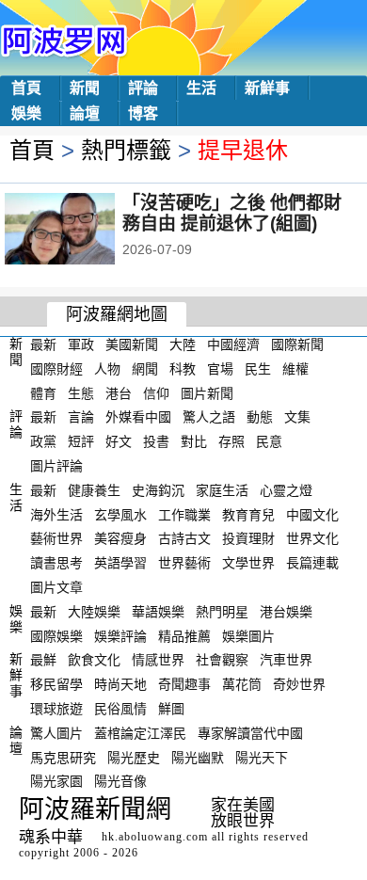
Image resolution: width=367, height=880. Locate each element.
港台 (118, 392)
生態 (81, 392)
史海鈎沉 (158, 490)
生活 (201, 88)
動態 (260, 416)
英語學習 (120, 562)
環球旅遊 (56, 708)
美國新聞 (131, 344)
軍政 (81, 344)
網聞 (145, 368)
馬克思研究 (63, 756)
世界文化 (312, 538)
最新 (43, 344)
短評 (81, 441)
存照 (231, 441)
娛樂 (26, 113)
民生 (258, 368)
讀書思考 (56, 562)
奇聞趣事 (184, 684)
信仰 (156, 392)
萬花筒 (242, 684)
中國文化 (312, 513)
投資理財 (248, 538)
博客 (143, 113)
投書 (156, 441)
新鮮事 (267, 88)
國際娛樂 (56, 635)
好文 (118, 441)
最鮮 (43, 659)
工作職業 (184, 513)
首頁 (26, 88)
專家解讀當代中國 (250, 733)
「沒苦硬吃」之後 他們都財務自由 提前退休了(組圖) (232, 213)
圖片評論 (56, 465)
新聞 (85, 88)
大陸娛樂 (94, 611)
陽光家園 (56, 781)
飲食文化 (94, 659)
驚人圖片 (56, 733)
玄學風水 (120, 513)
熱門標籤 (126, 150)
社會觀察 (222, 659)
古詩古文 (184, 538)
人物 (107, 368)
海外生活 (56, 513)
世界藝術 (184, 562)
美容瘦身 (120, 538)
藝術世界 (56, 538)
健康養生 (94, 490)
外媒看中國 (138, 416)
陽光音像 (120, 781)
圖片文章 (56, 587)
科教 (182, 368)
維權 (295, 368)
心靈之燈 (286, 490)
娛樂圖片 (248, 635)
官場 (220, 368)
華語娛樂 (158, 611)
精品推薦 (184, 635)
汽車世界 (286, 659)
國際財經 (56, 368)
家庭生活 (222, 490)
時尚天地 (120, 684)
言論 (81, 416)
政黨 (43, 441)
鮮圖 (171, 708)
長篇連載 (312, 562)
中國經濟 (233, 344)
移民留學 (56, 684)
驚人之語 (209, 416)
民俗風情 (120, 708)
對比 (194, 441)
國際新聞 (297, 344)
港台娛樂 (286, 611)
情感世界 (158, 659)
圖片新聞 (207, 392)
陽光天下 (261, 756)
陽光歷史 (133, 756)
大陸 (182, 344)
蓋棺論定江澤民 (140, 733)
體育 (43, 392)
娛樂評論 (120, 635)
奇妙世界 (299, 684)
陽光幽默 (197, 756)
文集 (297, 416)
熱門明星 (222, 611)
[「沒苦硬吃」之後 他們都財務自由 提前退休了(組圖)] (85, 230)
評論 (143, 88)
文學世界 (248, 562)
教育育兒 (248, 513)
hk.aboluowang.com (155, 836)
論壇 (85, 113)
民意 (269, 441)
